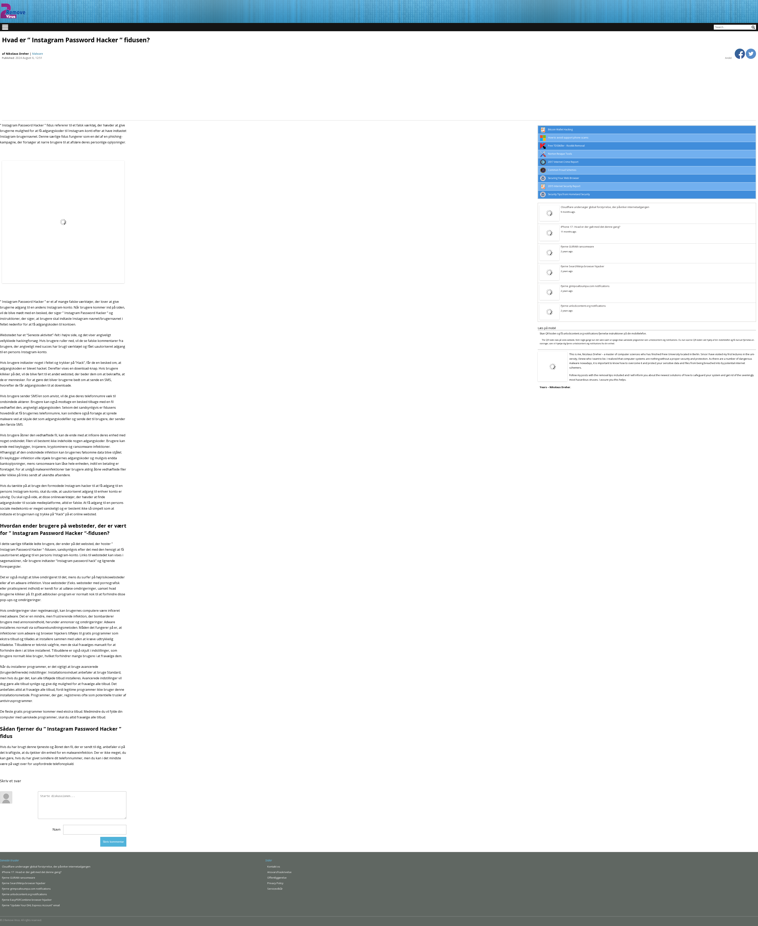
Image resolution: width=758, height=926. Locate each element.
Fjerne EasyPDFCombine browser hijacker (27, 900)
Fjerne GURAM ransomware (577, 246)
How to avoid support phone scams (568, 137)
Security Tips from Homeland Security (569, 194)
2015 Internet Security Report (564, 186)
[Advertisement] (379, 89)
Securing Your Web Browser (563, 178)
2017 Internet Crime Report (563, 162)
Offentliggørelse (277, 877)
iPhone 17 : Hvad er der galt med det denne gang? (590, 227)
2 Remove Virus (13, 11)
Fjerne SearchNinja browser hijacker (582, 266)
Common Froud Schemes (562, 170)
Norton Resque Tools (560, 153)
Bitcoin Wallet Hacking (560, 129)
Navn (56, 829)
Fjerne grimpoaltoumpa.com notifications (585, 286)
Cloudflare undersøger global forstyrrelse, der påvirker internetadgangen (605, 207)
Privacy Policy (275, 883)
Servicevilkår (275, 888)
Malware (37, 54)
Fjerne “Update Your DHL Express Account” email (31, 905)
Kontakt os (273, 866)
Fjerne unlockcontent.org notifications (583, 306)
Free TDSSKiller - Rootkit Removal (566, 145)
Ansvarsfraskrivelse (279, 872)
